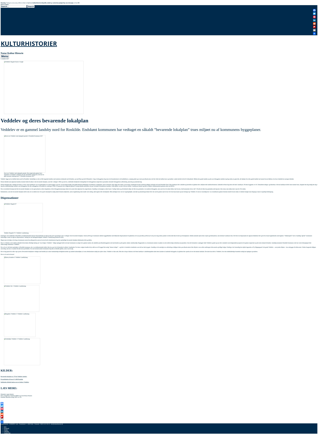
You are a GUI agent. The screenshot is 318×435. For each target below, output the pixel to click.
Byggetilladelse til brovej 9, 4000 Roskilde (12, 379)
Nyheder (7, 30)
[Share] (159, 422)
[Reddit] (159, 414)
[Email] (159, 419)
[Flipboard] (159, 416)
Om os (6, 34)
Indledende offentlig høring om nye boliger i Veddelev (15, 382)
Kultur (6, 25)
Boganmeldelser (10, 32)
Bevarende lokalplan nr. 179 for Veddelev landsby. (14, 376)
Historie (7, 28)
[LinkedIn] (159, 411)
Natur (6, 23)
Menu (4, 56)
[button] (31, 6)
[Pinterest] (159, 408)
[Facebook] (159, 403)
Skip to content (5, 4)
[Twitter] (159, 406)
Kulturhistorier (29, 43)
